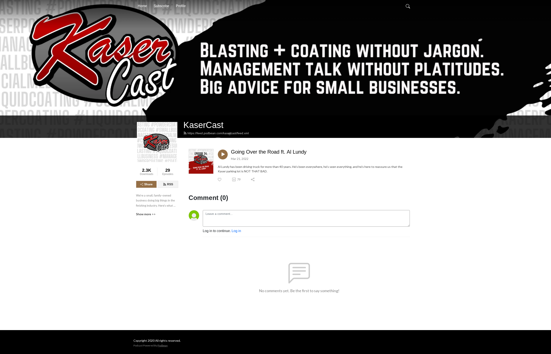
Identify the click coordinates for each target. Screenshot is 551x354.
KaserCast (203, 125)
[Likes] (219, 179)
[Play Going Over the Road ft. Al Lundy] (223, 154)
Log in (236, 231)
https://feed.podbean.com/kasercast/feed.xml (218, 133)
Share (148, 184)
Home (142, 6)
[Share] (253, 179)
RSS (170, 184)
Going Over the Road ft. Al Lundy (268, 152)
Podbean (163, 345)
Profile (181, 6)
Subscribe (161, 6)
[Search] (408, 6)
